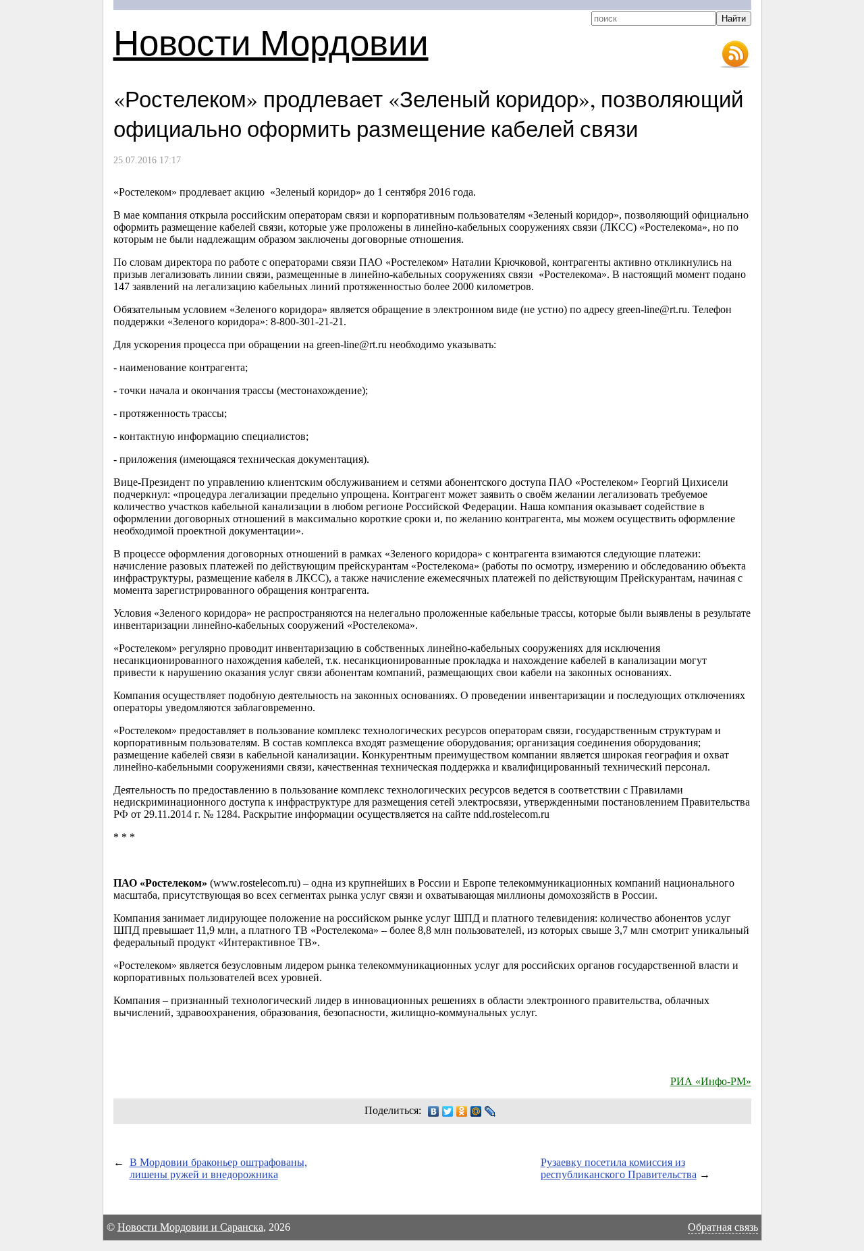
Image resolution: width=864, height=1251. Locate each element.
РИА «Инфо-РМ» (710, 1081)
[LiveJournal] (490, 1111)
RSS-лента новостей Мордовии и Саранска (735, 54)
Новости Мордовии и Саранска (190, 1227)
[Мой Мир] (476, 1111)
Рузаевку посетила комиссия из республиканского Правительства (619, 1168)
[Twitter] (448, 1111)
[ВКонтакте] (434, 1111)
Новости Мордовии (271, 41)
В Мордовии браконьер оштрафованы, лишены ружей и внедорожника (218, 1168)
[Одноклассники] (462, 1111)
